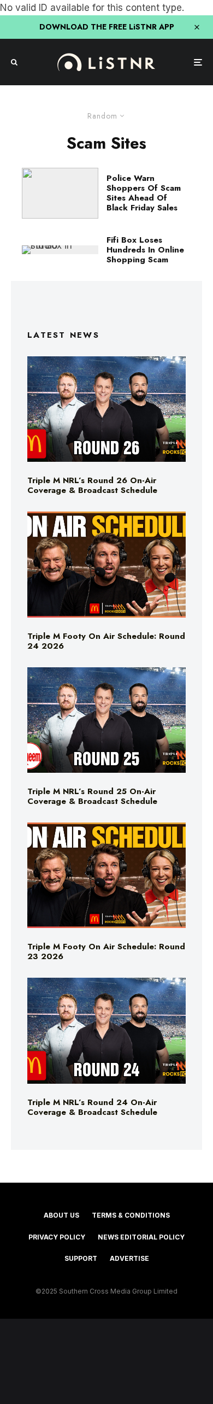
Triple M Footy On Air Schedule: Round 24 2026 (106, 641)
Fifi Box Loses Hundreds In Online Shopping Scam (145, 250)
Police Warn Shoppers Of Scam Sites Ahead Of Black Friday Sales (143, 193)
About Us (61, 1215)
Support (80, 1258)
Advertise (129, 1258)
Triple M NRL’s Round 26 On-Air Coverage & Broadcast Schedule (92, 485)
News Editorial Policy (141, 1237)
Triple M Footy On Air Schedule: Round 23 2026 (106, 951)
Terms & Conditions (131, 1215)
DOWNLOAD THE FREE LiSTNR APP (106, 26)
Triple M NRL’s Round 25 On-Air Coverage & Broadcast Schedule (92, 796)
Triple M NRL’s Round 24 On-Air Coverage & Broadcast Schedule (92, 1107)
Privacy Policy (56, 1237)
